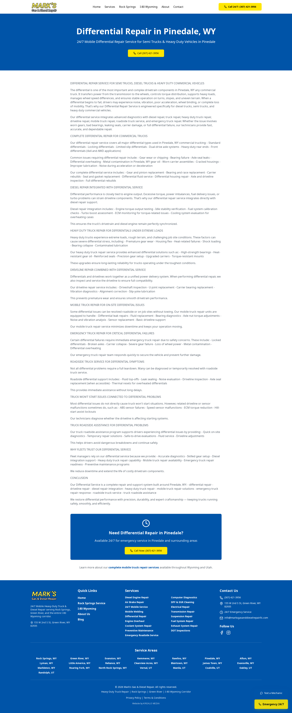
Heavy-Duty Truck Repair (115, 691)
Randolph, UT (46, 672)
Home (97, 7)
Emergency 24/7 (273, 704)
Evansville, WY (245, 663)
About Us (84, 614)
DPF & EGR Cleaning (182, 602)
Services (110, 7)
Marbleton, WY (46, 667)
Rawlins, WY (179, 658)
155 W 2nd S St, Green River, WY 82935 (242, 605)
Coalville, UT (212, 667)
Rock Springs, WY (46, 658)
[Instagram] (228, 633)
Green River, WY (79, 658)
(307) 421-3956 (232, 597)
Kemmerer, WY (146, 658)
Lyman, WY (46, 663)
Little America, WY (79, 663)
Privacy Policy (133, 697)
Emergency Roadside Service (141, 635)
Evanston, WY (113, 658)
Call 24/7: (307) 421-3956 (242, 6)
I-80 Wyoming (148, 7)
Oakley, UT (245, 667)
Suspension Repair (181, 616)
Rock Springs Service (91, 603)
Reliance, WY (112, 663)
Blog (81, 619)
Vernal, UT (146, 667)
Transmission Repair (182, 611)
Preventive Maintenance (139, 630)
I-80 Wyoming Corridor (178, 691)
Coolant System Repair (138, 625)
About (165, 7)
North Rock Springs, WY (113, 667)
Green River (155, 691)
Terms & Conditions (155, 697)
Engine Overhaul (134, 621)
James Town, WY (212, 663)
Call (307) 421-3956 (148, 53)
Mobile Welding (134, 611)
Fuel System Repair (182, 621)
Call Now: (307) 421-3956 (148, 550)
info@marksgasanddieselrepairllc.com (246, 617)
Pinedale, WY (212, 658)
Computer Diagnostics (184, 597)
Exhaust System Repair (184, 625)
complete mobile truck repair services (133, 567)
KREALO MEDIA (151, 703)
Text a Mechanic (273, 693)
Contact (178, 7)
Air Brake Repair (134, 602)
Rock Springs (127, 7)
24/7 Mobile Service (136, 606)
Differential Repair (135, 616)
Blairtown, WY (179, 663)
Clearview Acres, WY (146, 663)
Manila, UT (179, 667)
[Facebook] (222, 633)
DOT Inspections (180, 630)
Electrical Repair (180, 606)
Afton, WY (246, 658)
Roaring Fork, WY (79, 667)
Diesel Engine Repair (137, 597)
